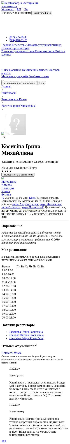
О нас (5, 69)
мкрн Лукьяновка (51, 204)
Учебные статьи (39, 76)
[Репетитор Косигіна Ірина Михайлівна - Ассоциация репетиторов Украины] (35, 125)
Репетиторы (19, 44)
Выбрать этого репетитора (18, 174)
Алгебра (6, 184)
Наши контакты (45, 51)
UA (26, 9)
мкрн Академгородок (25, 204)
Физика (6, 194)
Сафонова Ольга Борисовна (26, 331)
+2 (2, 197)
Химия (5, 191)
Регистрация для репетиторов (19, 83)
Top (3, 440)
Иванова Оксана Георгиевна (26, 335)
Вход (42, 83)
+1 (41, 207)
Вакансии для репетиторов (18, 51)
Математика (8, 181)
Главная (6, 44)
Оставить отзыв (11, 352)
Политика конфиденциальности (29, 69)
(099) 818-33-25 (18, 40)
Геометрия (7, 188)
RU (19, 9)
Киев (32, 197)
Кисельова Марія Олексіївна (26, 338)
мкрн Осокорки (10, 207)
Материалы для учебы (15, 76)
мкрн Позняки (30, 207)
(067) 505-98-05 (18, 37)
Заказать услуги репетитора (44, 44)
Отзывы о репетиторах (15, 48)
